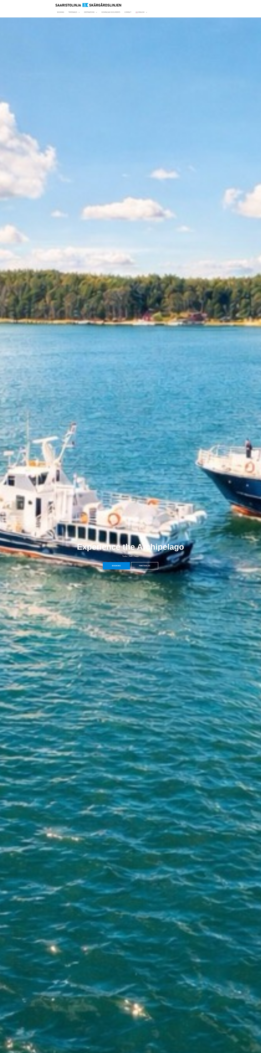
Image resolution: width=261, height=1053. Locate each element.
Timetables (72, 12)
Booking (60, 12)
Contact (127, 12)
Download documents (110, 12)
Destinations (89, 12)
